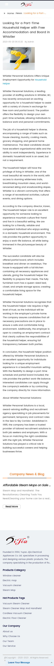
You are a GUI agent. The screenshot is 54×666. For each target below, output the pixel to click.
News (19, 13)
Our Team (8, 641)
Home (10, 13)
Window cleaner (12, 575)
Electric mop (10, 580)
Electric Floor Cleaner (14, 618)
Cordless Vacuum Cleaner (17, 613)
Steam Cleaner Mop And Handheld (22, 608)
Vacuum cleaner (12, 585)
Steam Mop (9, 590)
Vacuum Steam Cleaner (16, 603)
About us (8, 631)
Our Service (9, 646)
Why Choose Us (11, 636)
